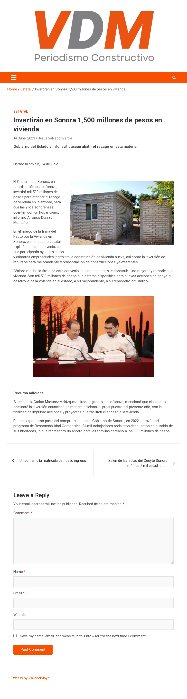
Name (19, 572)
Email (19, 593)
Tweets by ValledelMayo (30, 678)
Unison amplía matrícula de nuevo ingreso (52, 460)
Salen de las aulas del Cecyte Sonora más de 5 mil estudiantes (138, 463)
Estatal (20, 111)
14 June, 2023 (24, 138)
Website (19, 614)
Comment (22, 513)
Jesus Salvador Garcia (55, 138)
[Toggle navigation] (13, 77)
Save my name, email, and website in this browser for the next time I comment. (83, 636)
